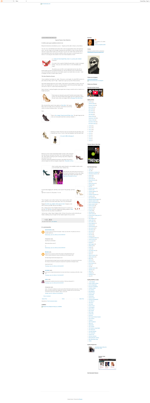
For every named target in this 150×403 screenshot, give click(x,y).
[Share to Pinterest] (51, 220)
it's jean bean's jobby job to (94, 215)
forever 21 (91, 207)
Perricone (91, 315)
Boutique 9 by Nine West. (77, 98)
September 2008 (92, 118)
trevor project (91, 263)
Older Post (81, 298)
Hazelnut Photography (93, 299)
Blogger (80, 399)
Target (90, 169)
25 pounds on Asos (69, 160)
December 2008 (92, 123)
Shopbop (91, 320)
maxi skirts (91, 231)
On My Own (91, 313)
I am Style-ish (91, 301)
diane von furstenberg (93, 202)
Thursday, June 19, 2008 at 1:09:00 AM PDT (54, 266)
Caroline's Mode (92, 288)
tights (90, 258)
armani (90, 175)
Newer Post (44, 298)
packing (90, 242)
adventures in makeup (93, 172)
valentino (91, 269)
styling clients (91, 256)
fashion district (92, 204)
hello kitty (91, 212)
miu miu (90, 234)
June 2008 (91, 112)
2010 (90, 127)
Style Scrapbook (92, 321)
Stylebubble (91, 325)
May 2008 (91, 110)
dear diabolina (54, 221)
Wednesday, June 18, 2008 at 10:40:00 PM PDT (55, 234)
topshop (90, 260)
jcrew (90, 217)
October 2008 (92, 120)
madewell (91, 225)
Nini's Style (91, 312)
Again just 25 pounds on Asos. (70, 176)
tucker (90, 264)
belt (89, 181)
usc (89, 266)
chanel (90, 193)
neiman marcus (92, 239)
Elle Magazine (92, 291)
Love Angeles (91, 307)
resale (90, 248)
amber (46, 279)
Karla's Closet (92, 305)
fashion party (91, 205)
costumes (91, 196)
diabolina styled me (93, 201)
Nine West (63, 105)
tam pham (47, 270)
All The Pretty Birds (93, 285)
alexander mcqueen (93, 173)
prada (90, 247)
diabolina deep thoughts (94, 199)
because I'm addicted (93, 286)
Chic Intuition (91, 289)
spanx (90, 253)
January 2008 (92, 103)
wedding (90, 272)
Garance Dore (92, 297)
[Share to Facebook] (50, 220)
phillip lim (91, 245)
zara (90, 276)
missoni (90, 233)
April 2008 (91, 109)
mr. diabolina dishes (93, 237)
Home (63, 298)
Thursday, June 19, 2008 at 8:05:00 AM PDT (54, 283)
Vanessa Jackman (92, 336)
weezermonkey (48, 229)
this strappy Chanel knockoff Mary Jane (64, 115)
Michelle (47, 252)
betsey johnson (92, 183)
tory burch (91, 261)
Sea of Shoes (91, 318)
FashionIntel (91, 294)
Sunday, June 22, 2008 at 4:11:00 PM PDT (54, 293)
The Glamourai (92, 329)
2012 (90, 131)
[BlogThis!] (47, 220)
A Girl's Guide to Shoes (93, 283)
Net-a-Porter (91, 310)
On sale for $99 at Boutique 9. (67, 136)
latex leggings (92, 218)
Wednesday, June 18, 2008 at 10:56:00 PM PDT (55, 247)
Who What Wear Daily (93, 339)
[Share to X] (48, 220)
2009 (90, 126)
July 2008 (91, 114)
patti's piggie (91, 244)
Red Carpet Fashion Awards (95, 317)
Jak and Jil (91, 302)
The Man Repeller (92, 331)
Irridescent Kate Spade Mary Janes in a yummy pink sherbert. (68, 58)
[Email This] (45, 220)
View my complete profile (100, 44)
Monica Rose (91, 309)
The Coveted (91, 326)
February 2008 (92, 105)
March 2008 (91, 107)
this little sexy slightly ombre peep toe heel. (55, 204)
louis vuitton (91, 221)
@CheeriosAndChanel (92, 79)
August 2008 (91, 116)
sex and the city (92, 250)
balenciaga (91, 178)
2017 (90, 137)
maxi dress (91, 229)
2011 (90, 129)
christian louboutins (93, 194)
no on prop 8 (91, 241)
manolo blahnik (92, 226)
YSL (46, 209)
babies (90, 177)
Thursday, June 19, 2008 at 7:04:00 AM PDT (54, 275)
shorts (90, 252)
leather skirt (91, 220)
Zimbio (90, 340)
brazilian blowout (92, 188)
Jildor (72, 209)
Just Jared (91, 304)
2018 (90, 138)
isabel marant (91, 213)
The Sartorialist (92, 332)
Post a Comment (47, 296)
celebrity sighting (92, 191)
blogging (90, 185)
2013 (90, 133)
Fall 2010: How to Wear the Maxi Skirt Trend (101, 348)
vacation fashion (92, 268)
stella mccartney (92, 255)
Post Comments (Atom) (52, 301)
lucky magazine (92, 223)
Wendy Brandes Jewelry (94, 337)
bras (90, 186)
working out (91, 274)
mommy (90, 236)
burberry (90, 189)
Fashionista (91, 296)
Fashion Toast (92, 293)
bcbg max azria (92, 180)
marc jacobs (91, 228)
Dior (50, 209)
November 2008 (92, 121)
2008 (90, 101)
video (90, 271)
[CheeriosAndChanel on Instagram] (95, 80)
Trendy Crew (91, 334)
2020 (90, 140)
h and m (90, 210)
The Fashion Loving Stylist (94, 328)
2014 (90, 135)
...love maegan (92, 281)
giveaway (91, 209)
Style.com (91, 323)
